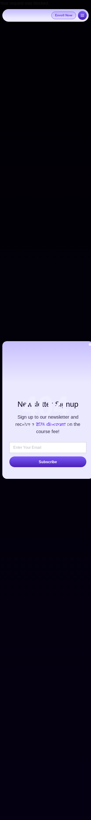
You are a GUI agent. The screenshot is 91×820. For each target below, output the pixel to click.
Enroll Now (63, 15)
